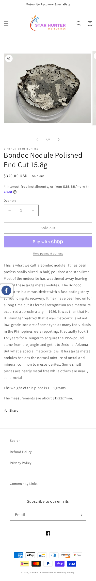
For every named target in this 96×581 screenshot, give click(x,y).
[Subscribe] (80, 515)
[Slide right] (58, 139)
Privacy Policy (20, 463)
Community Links (24, 483)
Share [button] (13, 410)
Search (15, 440)
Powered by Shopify (64, 572)
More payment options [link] (48, 253)
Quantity (10, 200)
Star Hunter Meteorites (41, 572)
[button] (6, 23)
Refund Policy (21, 452)
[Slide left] (37, 139)
